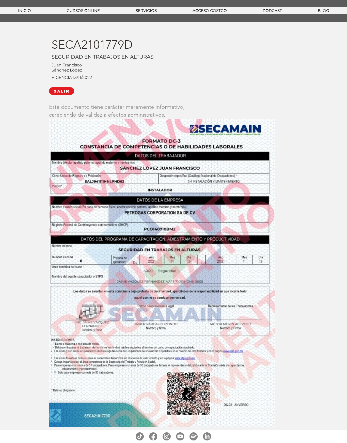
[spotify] (194, 436)
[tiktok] (140, 436)
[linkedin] (207, 436)
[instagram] (167, 436)
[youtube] (180, 436)
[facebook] (153, 436)
